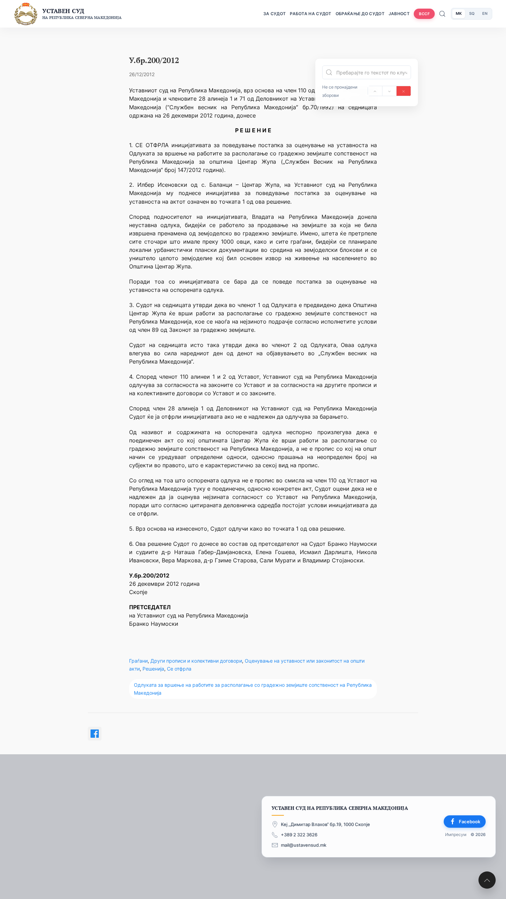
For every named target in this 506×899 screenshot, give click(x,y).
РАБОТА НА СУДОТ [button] (310, 13)
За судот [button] (274, 13)
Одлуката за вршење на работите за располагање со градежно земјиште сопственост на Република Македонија (253, 688)
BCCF (424, 13)
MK (459, 13)
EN (484, 13)
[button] (487, 880)
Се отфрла (179, 669)
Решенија (153, 669)
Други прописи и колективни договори (196, 661)
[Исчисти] (403, 91)
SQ (472, 13)
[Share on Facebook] (95, 733)
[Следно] (389, 91)
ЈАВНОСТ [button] (399, 13)
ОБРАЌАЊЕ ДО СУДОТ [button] (360, 13)
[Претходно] (375, 91)
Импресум (455, 834)
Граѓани (138, 661)
